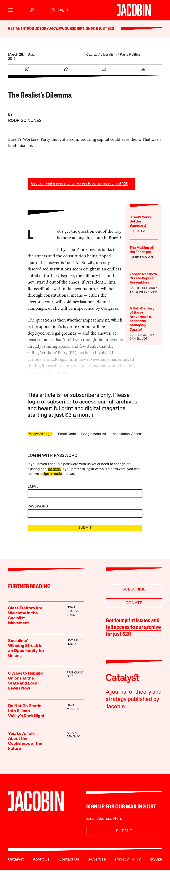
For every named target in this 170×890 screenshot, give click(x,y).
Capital (91, 54)
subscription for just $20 (89, 29)
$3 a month (79, 415)
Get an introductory (28, 29)
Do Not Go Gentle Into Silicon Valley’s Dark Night (26, 711)
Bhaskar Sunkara (143, 291)
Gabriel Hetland (142, 288)
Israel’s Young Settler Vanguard (141, 222)
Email (33, 486)
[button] (10, 10)
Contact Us (69, 859)
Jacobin (56, 29)
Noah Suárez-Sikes (73, 611)
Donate (133, 603)
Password (38, 506)
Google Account (93, 434)
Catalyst (16, 859)
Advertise (97, 859)
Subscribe (134, 589)
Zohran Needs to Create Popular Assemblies (143, 279)
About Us (41, 859)
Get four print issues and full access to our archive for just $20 (79, 183)
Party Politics (130, 54)
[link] (59, 10)
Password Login (40, 434)
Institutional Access (127, 434)
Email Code (67, 434)
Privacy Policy (128, 859)
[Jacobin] (134, 9)
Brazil (32, 54)
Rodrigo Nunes (24, 121)
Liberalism (109, 54)
